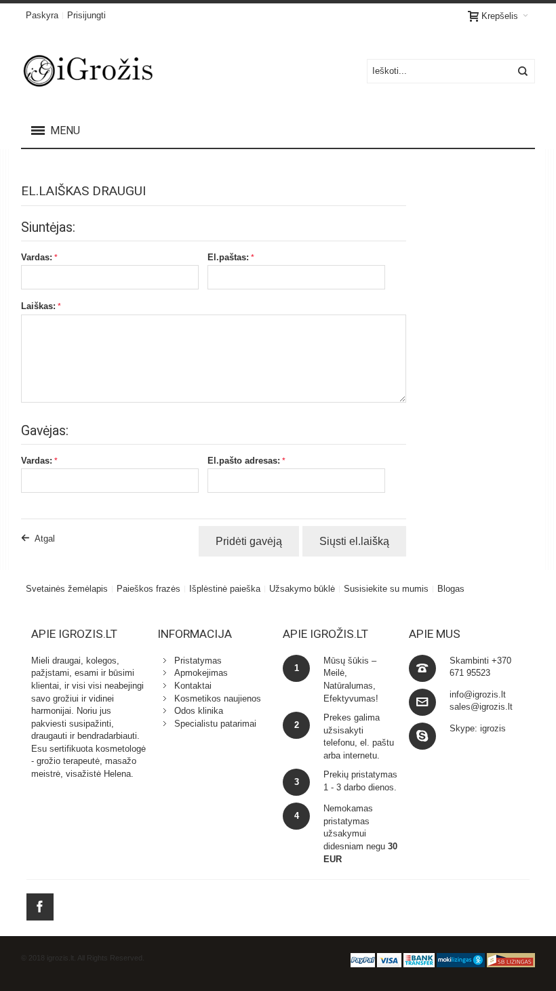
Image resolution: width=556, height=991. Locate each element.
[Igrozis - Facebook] (40, 904)
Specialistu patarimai (215, 724)
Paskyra (42, 15)
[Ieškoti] (522, 71)
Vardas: (36, 257)
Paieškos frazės (148, 589)
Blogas (450, 589)
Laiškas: (38, 306)
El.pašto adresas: (243, 461)
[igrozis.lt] (109, 71)
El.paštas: (228, 257)
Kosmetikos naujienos (217, 698)
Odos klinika (198, 711)
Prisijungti (86, 15)
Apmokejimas (201, 673)
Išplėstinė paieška (224, 589)
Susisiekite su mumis (386, 589)
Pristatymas (198, 660)
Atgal (45, 538)
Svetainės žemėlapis (67, 589)
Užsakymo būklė (302, 589)
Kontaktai (193, 686)
